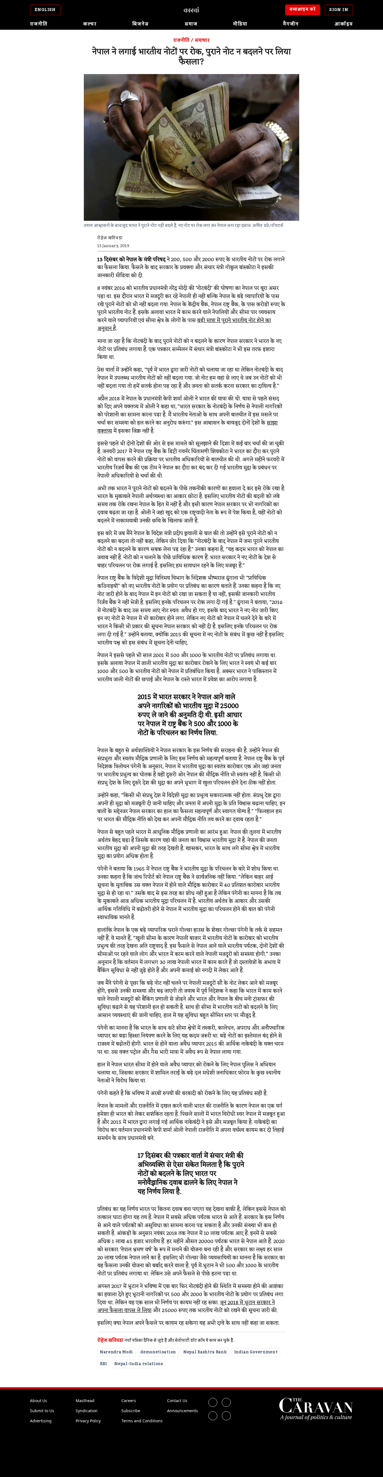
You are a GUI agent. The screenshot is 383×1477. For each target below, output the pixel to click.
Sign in (338, 10)
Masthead (85, 1400)
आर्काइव (343, 24)
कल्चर (90, 24)
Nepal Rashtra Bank (205, 1352)
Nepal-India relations (138, 1364)
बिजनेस (140, 24)
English (45, 10)
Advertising (41, 1420)
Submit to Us (42, 1410)
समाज (191, 24)
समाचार (202, 40)
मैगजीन (291, 24)
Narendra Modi (116, 1352)
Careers (128, 1400)
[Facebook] (212, 1402)
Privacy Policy (88, 1420)
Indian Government (256, 1352)
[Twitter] (226, 1402)
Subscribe (130, 1410)
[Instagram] (212, 1415)
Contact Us (177, 1400)
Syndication (87, 1410)
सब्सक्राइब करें (303, 9)
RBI (103, 1364)
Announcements (182, 1410)
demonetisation (158, 1352)
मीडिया (240, 24)
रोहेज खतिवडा (110, 1340)
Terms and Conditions (142, 1420)
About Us (38, 1400)
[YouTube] (226, 1415)
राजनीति (39, 24)
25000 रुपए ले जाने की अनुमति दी (188, 710)
